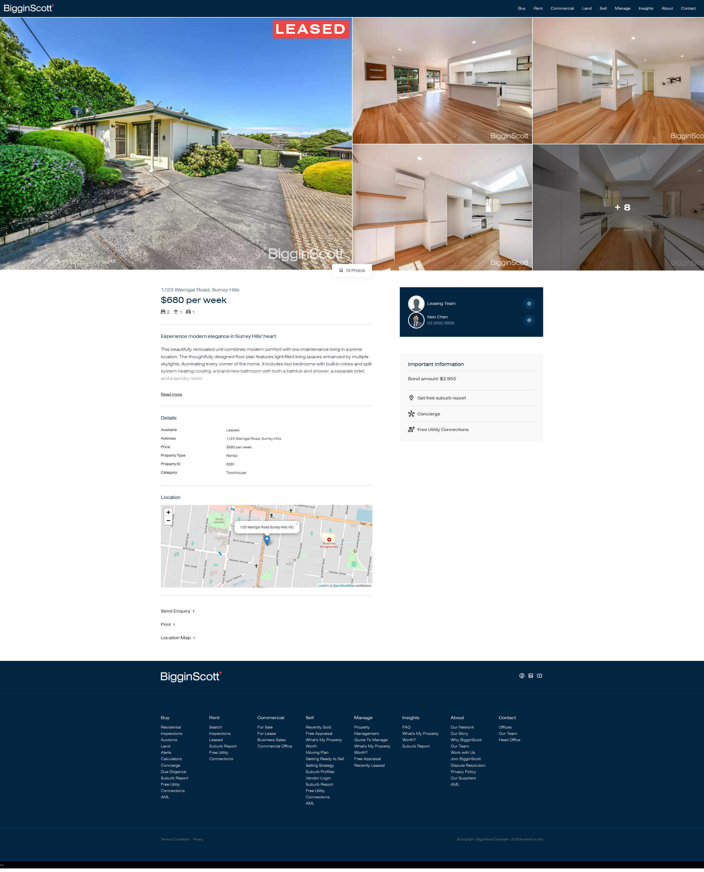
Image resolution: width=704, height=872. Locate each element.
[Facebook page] (522, 676)
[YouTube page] (539, 676)
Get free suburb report (441, 398)
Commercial (562, 8)
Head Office (509, 740)
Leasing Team (441, 303)
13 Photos (355, 270)
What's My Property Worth (324, 743)
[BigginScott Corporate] (29, 8)
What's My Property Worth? (372, 749)
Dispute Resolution (468, 765)
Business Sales (271, 740)
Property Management (366, 730)
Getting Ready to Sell (325, 759)
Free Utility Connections (443, 429)
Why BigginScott (466, 740)
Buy (522, 8)
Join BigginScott (466, 759)
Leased (216, 740)
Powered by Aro (531, 839)
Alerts (166, 752)
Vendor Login (318, 778)
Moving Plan (317, 752)
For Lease (266, 733)
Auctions (169, 740)
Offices (505, 727)
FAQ (406, 727)
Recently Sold (318, 727)
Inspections (171, 733)
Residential (171, 727)
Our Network (462, 727)
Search (215, 727)
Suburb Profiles (320, 771)
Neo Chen (437, 317)
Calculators (171, 759)
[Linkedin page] (531, 676)
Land (587, 8)
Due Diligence (173, 771)
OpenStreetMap (343, 585)
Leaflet (323, 585)
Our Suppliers (463, 778)
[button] (168, 624)
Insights (646, 8)
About (667, 8)
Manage (623, 8)
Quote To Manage (370, 740)
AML (165, 797)
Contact (688, 8)
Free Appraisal (319, 733)
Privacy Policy (463, 771)
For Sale (265, 727)
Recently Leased (369, 765)
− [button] (168, 520)
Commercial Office (274, 746)
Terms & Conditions (175, 839)
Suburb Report (174, 778)
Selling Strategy (320, 765)
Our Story (459, 733)
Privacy (198, 839)
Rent (538, 8)
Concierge (428, 414)
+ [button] (168, 512)
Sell (603, 8)
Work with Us (463, 752)
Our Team (460, 746)
